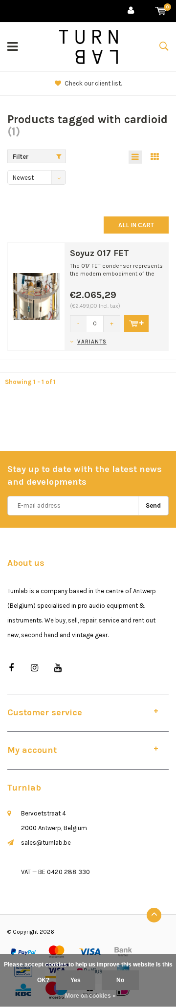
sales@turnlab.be (46, 842)
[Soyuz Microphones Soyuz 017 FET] (36, 296)
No (120, 980)
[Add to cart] (136, 323)
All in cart (136, 225)
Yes (75, 980)
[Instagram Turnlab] (34, 668)
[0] (160, 11)
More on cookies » (90, 995)
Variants (92, 342)
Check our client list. (93, 83)
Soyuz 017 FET (99, 253)
